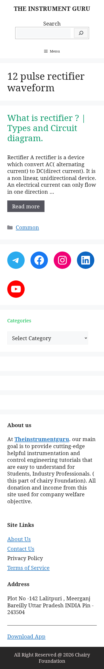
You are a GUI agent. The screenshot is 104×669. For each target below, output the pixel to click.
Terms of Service (28, 567)
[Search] (81, 33)
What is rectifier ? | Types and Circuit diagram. (46, 128)
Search (51, 23)
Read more (26, 206)
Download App (26, 636)
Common (27, 227)
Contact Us (20, 548)
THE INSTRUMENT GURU (52, 8)
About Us (19, 539)
